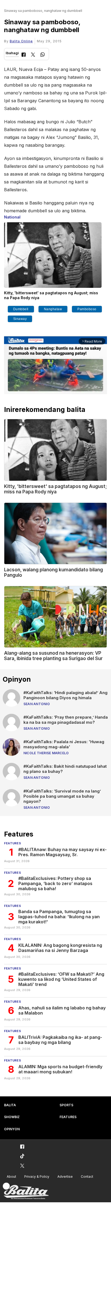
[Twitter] (33, 55)
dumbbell (21, 309)
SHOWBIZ (12, 1117)
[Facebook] (24, 55)
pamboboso (86, 309)
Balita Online (21, 41)
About (11, 1176)
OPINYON (12, 1129)
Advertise (65, 1176)
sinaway (20, 319)
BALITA (10, 1105)
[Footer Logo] (25, 1191)
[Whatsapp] (42, 55)
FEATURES (68, 1117)
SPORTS (66, 1105)
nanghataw (53, 309)
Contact (87, 1176)
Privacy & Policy (36, 1176)
